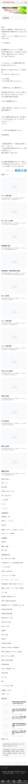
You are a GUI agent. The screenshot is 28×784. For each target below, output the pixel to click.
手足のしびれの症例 (7, 371)
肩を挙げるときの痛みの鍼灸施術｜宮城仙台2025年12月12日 (19, 732)
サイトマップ (4, 767)
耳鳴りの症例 (5, 396)
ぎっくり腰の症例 (6, 195)
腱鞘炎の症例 (5, 471)
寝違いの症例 (5, 446)
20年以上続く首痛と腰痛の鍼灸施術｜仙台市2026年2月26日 (19, 710)
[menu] (26, 2)
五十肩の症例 (5, 421)
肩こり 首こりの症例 (7, 220)
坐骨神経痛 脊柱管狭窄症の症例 (10, 270)
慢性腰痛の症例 (5, 245)
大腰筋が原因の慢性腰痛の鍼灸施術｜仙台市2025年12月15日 (19, 725)
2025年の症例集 (20, 728)
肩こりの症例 (5, 295)
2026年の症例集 (20, 705)
